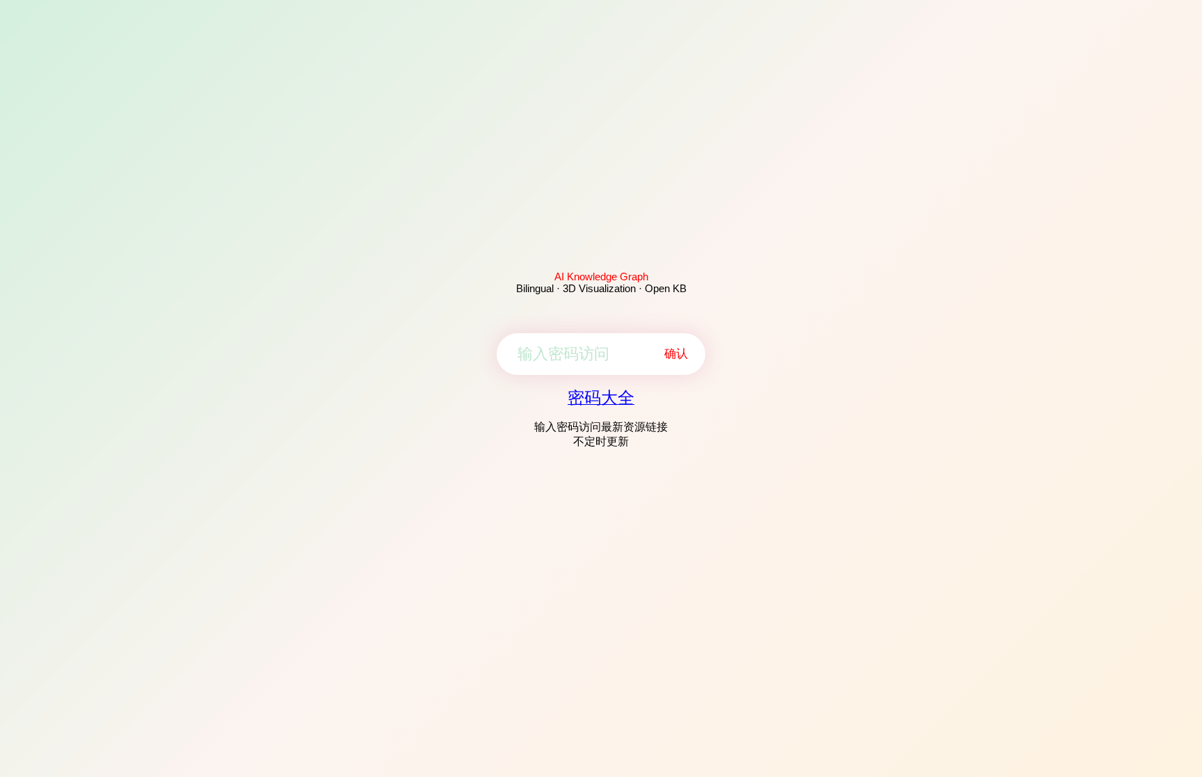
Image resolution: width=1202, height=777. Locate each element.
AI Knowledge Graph (601, 276)
